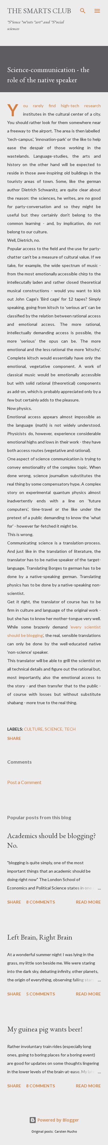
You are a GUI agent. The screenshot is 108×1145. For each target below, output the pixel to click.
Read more (88, 901)
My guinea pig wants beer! (44, 1029)
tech (70, 729)
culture (33, 729)
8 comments (40, 901)
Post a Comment (24, 782)
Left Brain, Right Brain (39, 937)
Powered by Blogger (57, 1120)
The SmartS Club (39, 10)
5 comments (40, 993)
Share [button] (14, 738)
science (53, 729)
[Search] (82, 10)
